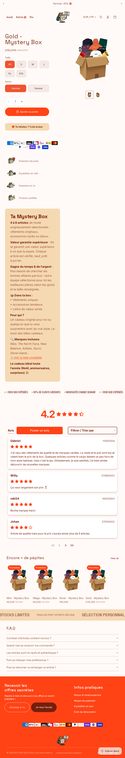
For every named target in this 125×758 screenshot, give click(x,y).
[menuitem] (31, 17)
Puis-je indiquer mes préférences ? (27, 660)
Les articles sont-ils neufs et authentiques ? (32, 652)
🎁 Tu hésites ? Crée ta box (27, 126)
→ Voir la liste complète (26, 357)
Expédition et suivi (83, 706)
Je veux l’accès (44, 707)
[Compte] (107, 17)
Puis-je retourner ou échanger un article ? (31, 667)
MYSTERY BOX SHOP (24, 753)
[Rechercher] (100, 17)
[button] (53, 545)
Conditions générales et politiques (69, 753)
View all (114, 558)
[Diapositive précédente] (3, 3)
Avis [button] (11, 430)
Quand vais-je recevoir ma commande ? (31, 645)
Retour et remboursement (87, 695)
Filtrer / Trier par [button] (82, 430)
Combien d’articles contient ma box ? (29, 638)
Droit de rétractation (85, 711)
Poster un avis (39, 430)
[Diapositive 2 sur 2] (98, 94)
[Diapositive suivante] (121, 3)
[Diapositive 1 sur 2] (89, 94)
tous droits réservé (43, 753)
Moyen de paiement (84, 700)
